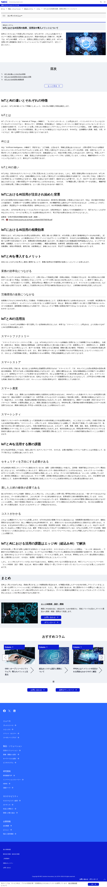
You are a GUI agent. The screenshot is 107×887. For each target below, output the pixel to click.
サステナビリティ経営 (10, 801)
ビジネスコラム (8, 762)
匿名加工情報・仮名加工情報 (11, 854)
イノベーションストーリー (12, 779)
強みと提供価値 (8, 834)
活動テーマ (6, 788)
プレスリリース (8, 725)
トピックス (6, 729)
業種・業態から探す (9, 754)
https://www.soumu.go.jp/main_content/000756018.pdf (30, 220)
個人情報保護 (72, 883)
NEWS (5, 784)
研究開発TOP (7, 775)
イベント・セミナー (9, 733)
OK (92, 884)
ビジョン (6, 830)
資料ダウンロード (66, 690)
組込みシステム (28, 9)
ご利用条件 (6, 858)
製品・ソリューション (14, 9)
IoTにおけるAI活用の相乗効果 (14, 79)
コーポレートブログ (9, 737)
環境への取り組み (9, 813)
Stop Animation (53, 681)
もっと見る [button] (52, 86)
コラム (38, 9)
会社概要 (6, 826)
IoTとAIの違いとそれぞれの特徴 (14, 74)
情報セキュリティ (8, 863)
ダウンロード (50, 622)
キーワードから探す (9, 758)
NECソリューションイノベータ (10, 5)
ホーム (3, 9)
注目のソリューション (10, 750)
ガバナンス (6, 805)
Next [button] (101, 657)
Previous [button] (5, 657)
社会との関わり (8, 809)
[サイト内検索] (101, 2)
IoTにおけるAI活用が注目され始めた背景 (17, 77)
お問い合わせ (50, 617)
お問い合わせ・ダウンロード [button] (89, 879)
